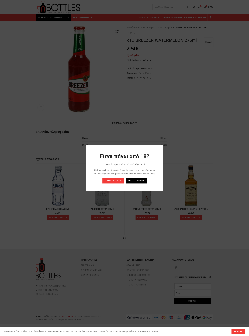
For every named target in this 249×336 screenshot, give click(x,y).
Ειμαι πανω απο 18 (113, 181)
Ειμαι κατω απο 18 (136, 181)
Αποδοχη (238, 331)
